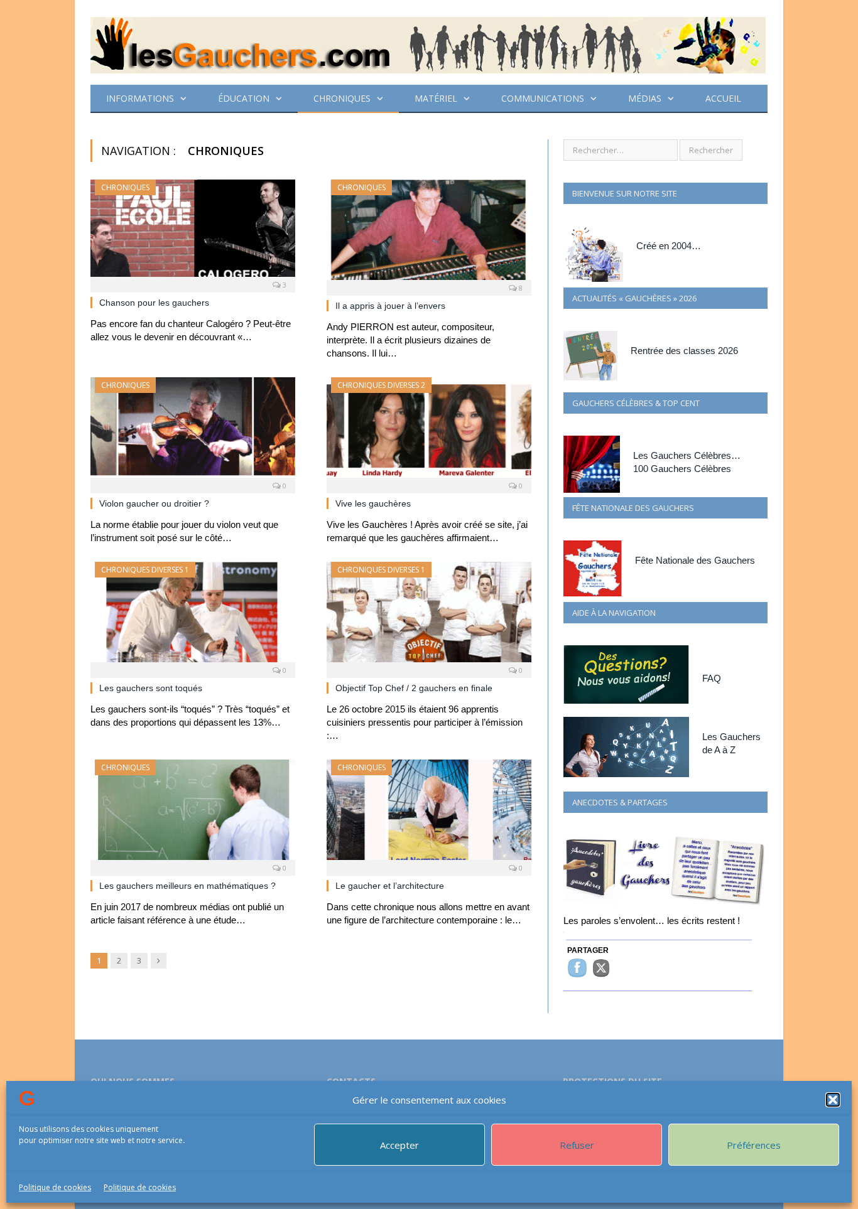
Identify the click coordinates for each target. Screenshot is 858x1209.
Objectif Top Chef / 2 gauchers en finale (413, 688)
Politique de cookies (55, 1187)
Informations (140, 98)
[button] (833, 1099)
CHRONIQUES (342, 98)
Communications (542, 98)
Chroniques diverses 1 (145, 569)
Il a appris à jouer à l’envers (390, 306)
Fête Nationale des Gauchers (695, 560)
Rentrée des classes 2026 (684, 350)
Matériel (436, 98)
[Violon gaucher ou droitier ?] (192, 431)
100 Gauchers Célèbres (682, 468)
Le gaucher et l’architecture (389, 886)
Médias (644, 98)
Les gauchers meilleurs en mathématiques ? (187, 886)
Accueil (723, 98)
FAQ (711, 678)
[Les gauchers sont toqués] (192, 616)
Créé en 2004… (668, 245)
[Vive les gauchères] (429, 431)
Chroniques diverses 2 (381, 385)
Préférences (754, 1145)
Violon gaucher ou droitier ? (154, 503)
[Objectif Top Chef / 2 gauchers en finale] (429, 616)
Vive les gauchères (373, 503)
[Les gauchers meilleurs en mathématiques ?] (192, 814)
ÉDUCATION (243, 98)
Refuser (577, 1145)
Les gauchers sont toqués (150, 688)
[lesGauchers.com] (428, 42)
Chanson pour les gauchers (154, 303)
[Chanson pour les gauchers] (192, 232)
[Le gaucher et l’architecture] (429, 814)
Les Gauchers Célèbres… (687, 455)
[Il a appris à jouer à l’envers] (429, 233)
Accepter (399, 1145)
